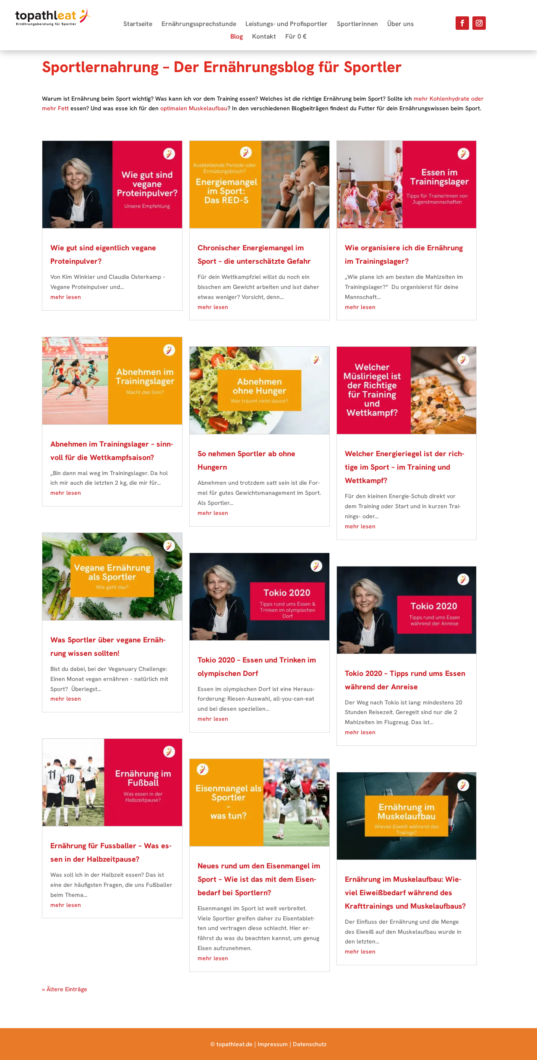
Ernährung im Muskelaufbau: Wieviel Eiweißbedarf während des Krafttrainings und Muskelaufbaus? (405, 892)
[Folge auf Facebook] (462, 23)
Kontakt (264, 37)
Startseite (137, 24)
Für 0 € (296, 37)
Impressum (273, 1044)
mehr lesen (65, 297)
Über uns (400, 24)
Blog (236, 37)
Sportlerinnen (357, 24)
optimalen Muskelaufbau (193, 108)
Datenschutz (310, 1044)
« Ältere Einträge (64, 989)
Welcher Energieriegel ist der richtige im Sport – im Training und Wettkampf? (404, 467)
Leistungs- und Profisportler (286, 24)
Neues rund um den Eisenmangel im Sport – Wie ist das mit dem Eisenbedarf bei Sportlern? (259, 879)
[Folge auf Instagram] (479, 23)
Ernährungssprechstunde (199, 24)
